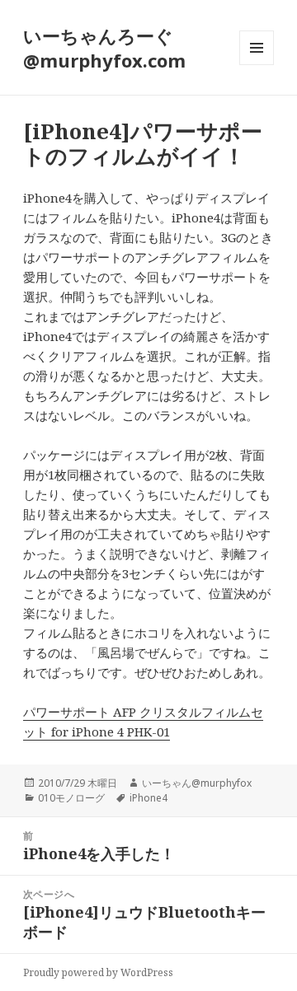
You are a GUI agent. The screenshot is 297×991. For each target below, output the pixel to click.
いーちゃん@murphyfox (197, 783)
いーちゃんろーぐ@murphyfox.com (104, 47)
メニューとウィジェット (256, 64)
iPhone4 (148, 798)
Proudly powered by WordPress (98, 972)
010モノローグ (71, 798)
